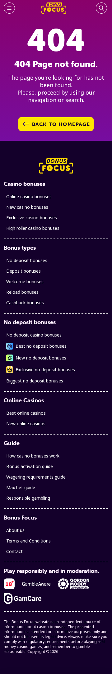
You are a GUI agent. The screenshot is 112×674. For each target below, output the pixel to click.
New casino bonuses (27, 207)
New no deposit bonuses (41, 358)
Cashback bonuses (25, 303)
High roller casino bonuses (32, 228)
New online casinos (25, 423)
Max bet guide (20, 487)
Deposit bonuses (23, 271)
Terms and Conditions (28, 541)
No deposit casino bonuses (34, 335)
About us (15, 530)
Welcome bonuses (25, 281)
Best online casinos (26, 413)
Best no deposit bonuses (41, 346)
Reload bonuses (22, 292)
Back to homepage (61, 124)
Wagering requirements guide (36, 477)
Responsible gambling (28, 498)
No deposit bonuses (26, 260)
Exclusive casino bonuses (31, 218)
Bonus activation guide (29, 466)
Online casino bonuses (29, 196)
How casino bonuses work (32, 456)
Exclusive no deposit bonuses (45, 370)
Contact (14, 551)
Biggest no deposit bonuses (34, 381)
